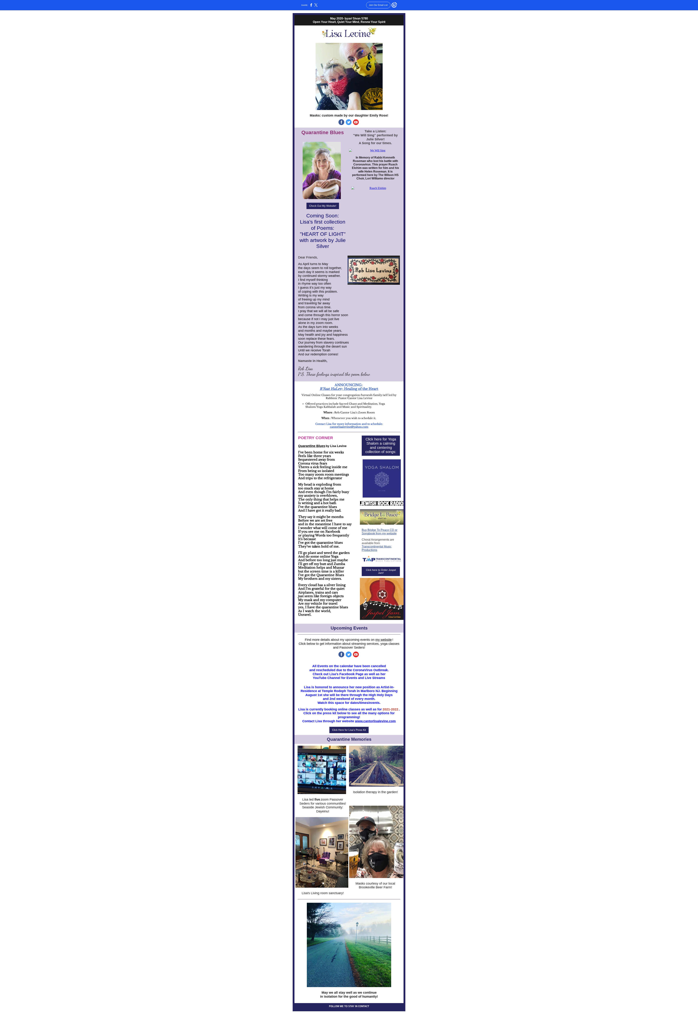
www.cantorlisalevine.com (375, 721)
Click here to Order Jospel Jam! (381, 571)
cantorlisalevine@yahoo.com (349, 426)
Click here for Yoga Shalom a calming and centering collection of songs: (380, 445)
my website (383, 640)
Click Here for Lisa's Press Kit (349, 729)
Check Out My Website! (322, 205)
